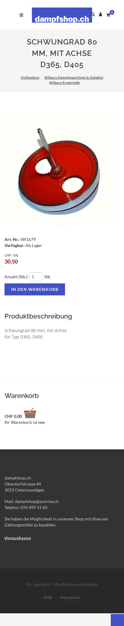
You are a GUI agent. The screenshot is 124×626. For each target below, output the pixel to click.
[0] (108, 14)
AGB (47, 597)
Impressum (70, 597)
